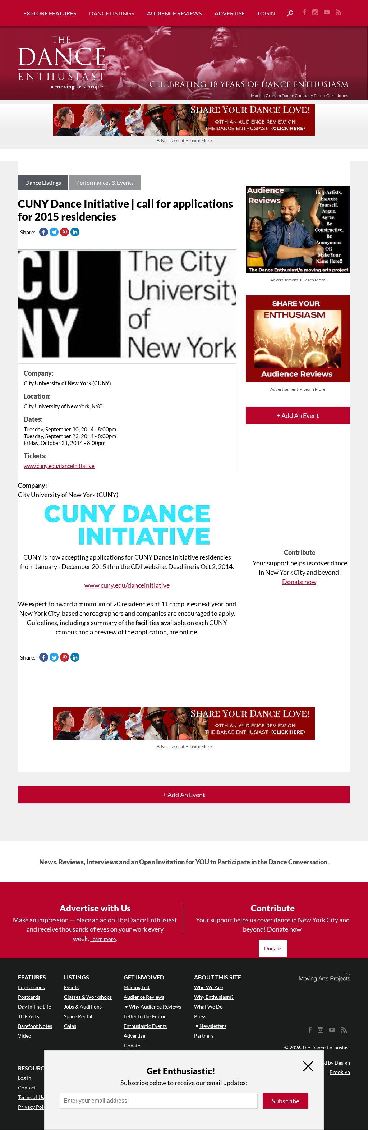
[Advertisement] (299, 493)
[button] (287, 13)
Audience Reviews (174, 13)
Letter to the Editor (145, 1016)
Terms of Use (32, 1097)
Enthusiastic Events (145, 1026)
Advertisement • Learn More (184, 140)
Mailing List (137, 987)
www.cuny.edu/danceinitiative (59, 466)
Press (200, 1016)
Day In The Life (34, 1006)
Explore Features (49, 13)
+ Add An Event (298, 415)
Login (266, 13)
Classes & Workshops (88, 997)
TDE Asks (28, 1016)
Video (24, 1036)
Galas (70, 1026)
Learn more (103, 939)
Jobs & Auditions (83, 1006)
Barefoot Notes (35, 1026)
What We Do (208, 1006)
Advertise (230, 13)
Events (71, 987)
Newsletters (212, 1026)
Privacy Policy (34, 1107)
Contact (27, 1087)
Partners (203, 1036)
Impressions (31, 987)
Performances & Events (105, 182)
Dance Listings (111, 13)
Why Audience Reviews (155, 1006)
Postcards (29, 997)
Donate (273, 948)
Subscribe (285, 1101)
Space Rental (78, 1016)
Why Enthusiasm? (214, 997)
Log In (24, 1078)
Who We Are (208, 987)
